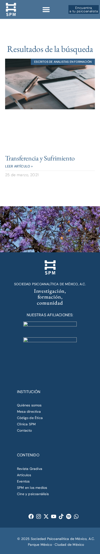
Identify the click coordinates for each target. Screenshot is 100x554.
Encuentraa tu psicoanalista (83, 9)
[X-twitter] (46, 516)
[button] (46, 9)
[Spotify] (69, 516)
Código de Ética (30, 418)
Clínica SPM (26, 424)
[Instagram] (38, 516)
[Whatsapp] (76, 516)
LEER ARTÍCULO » (19, 166)
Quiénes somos (29, 405)
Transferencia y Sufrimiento (40, 158)
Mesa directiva (29, 411)
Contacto (24, 430)
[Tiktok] (61, 516)
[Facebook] (31, 516)
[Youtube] (54, 516)
